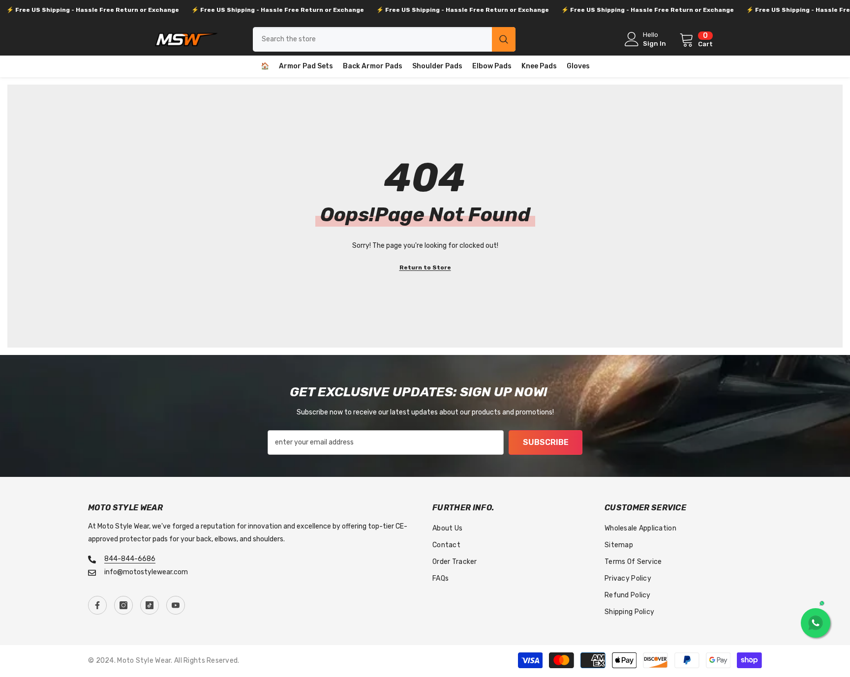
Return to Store (425, 267)
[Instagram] (123, 605)
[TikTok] (149, 605)
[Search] (384, 39)
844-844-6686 (129, 559)
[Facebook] (97, 605)
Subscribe (546, 442)
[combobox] (372, 39)
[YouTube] (175, 605)
